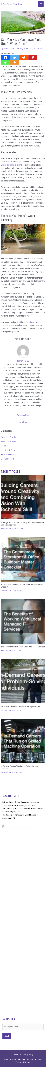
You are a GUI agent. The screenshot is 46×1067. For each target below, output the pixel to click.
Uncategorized (22, 48)
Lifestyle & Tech (8, 450)
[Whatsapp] (5, 62)
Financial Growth (8, 441)
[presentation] (23, 497)
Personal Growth (8, 454)
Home (3, 446)
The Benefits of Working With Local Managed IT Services (23, 647)
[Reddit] (23, 57)
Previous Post (23, 415)
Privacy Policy (28, 1055)
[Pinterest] (32, 57)
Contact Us (17, 1055)
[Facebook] (5, 57)
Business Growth (8, 437)
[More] (14, 62)
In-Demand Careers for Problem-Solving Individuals (20, 706)
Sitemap (27, 1062)
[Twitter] (14, 57)
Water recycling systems (11, 165)
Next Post (23, 422)
